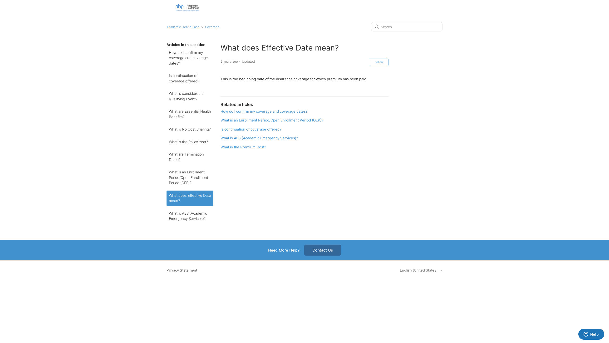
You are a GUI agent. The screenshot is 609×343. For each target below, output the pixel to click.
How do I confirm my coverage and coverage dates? (188, 58)
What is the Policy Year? (188, 142)
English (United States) (419, 270)
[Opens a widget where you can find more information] (591, 335)
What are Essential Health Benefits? (190, 114)
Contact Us (322, 250)
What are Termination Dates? (186, 157)
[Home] (187, 10)
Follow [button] (379, 62)
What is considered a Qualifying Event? (186, 96)
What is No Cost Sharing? (190, 129)
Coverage (212, 27)
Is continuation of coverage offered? (184, 78)
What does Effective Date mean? (190, 198)
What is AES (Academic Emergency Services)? (188, 216)
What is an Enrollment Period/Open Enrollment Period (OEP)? (188, 177)
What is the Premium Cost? (243, 147)
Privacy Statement (182, 270)
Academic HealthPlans (183, 27)
